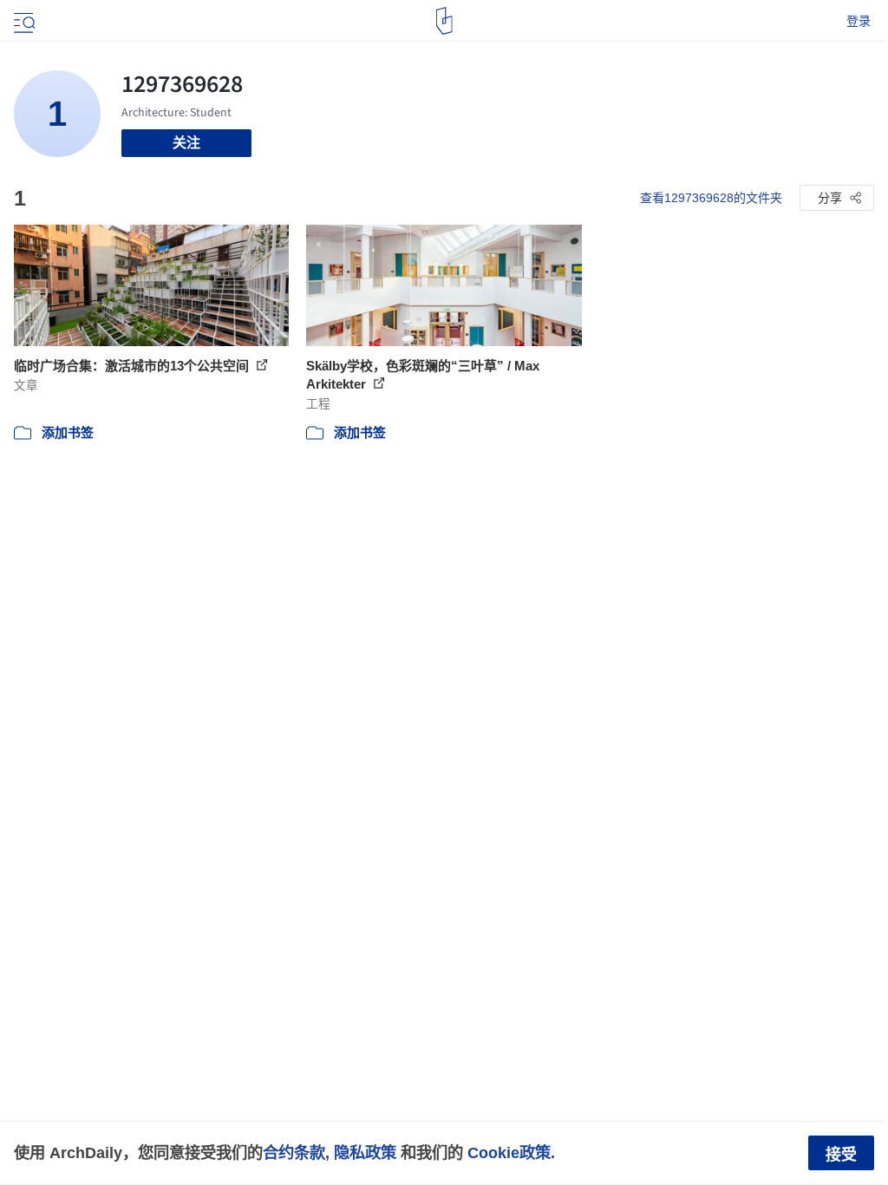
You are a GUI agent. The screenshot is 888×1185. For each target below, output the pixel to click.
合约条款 (294, 1152)
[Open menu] (22, 21)
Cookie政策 (509, 1152)
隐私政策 (365, 1152)
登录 (858, 21)
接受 (841, 1154)
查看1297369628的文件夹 (711, 198)
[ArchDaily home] (444, 21)
